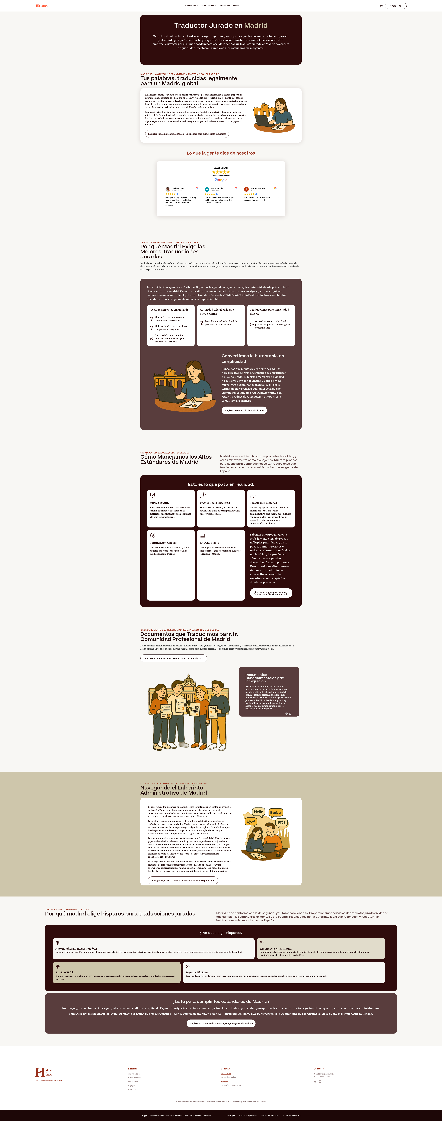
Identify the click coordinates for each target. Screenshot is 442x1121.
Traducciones (189, 5)
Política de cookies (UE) (292, 1115)
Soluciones (225, 5)
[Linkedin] (320, 1081)
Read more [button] (209, 208)
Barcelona (226, 1073)
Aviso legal (230, 1115)
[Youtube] (315, 1081)
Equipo (236, 5)
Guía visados (208, 5)
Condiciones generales (248, 1115)
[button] (396, 6)
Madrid (224, 1081)
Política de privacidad (269, 1115)
